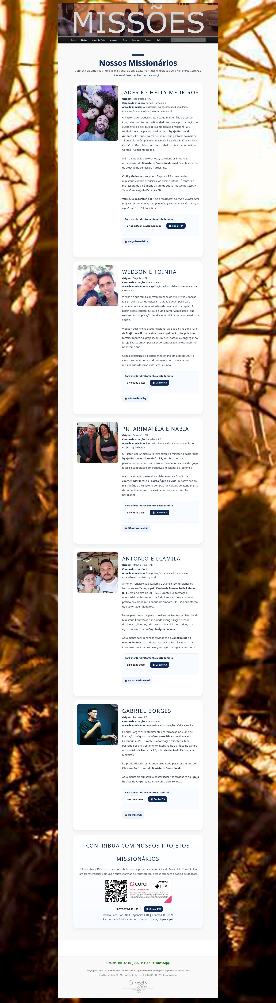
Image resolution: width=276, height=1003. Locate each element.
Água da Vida (98, 39)
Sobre (84, 39)
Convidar (136, 39)
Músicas (114, 39)
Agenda (148, 39)
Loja (159, 39)
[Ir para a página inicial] (138, 21)
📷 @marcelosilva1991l (137, 680)
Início (73, 39)
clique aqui (166, 919)
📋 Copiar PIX (176, 226)
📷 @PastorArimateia (136, 528)
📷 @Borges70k (133, 814)
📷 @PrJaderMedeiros (136, 241)
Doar (125, 39)
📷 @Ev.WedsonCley (135, 398)
